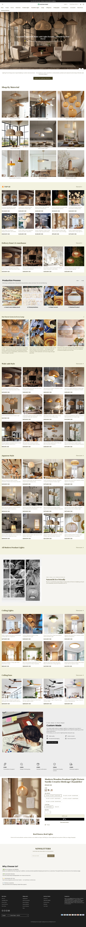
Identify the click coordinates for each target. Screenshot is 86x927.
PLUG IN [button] (57, 806)
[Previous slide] (78, 281)
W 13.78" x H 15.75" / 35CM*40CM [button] (53, 798)
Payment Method (26, 904)
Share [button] (48, 824)
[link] (18, 7)
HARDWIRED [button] (49, 806)
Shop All (47, 44)
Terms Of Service (5, 904)
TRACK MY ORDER (47, 900)
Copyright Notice (5, 900)
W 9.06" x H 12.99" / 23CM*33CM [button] (53, 795)
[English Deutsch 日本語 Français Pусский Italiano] (5, 915)
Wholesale (45, 904)
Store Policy (4, 906)
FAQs (24, 908)
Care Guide (46, 906)
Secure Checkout (26, 906)
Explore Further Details (52, 742)
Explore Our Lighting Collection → (43, 78)
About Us (3, 898)
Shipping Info (25, 898)
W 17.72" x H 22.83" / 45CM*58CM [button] (70, 798)
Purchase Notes (46, 902)
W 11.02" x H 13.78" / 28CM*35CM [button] (70, 795)
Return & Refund (26, 902)
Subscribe (50, 855)
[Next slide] (82, 281)
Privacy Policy (4, 902)
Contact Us (45, 898)
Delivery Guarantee (26, 900)
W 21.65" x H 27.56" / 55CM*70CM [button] (53, 801)
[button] (2, 4)
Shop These (39, 44)
